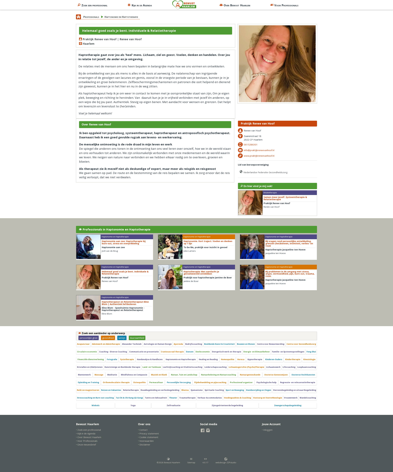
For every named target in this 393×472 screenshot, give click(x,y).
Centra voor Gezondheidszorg (301, 344)
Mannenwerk (84, 374)
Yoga (133, 405)
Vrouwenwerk (291, 397)
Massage (99, 374)
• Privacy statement (148, 433)
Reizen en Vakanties (111, 390)
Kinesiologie (309, 359)
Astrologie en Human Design (158, 344)
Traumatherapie (187, 397)
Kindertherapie (292, 359)
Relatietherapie (131, 390)
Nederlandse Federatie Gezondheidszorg (265, 172)
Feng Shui (311, 351)
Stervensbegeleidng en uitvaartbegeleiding (294, 390)
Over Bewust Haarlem (237, 5)
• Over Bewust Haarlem (88, 437)
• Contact (143, 429)
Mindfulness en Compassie (134, 374)
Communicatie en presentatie (144, 351)
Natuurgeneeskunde (250, 374)
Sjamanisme (197, 390)
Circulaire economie (87, 351)
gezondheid (108, 337)
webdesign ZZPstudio (226, 462)
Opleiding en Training (88, 382)
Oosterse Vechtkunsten (303, 374)
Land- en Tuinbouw (151, 367)
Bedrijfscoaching (193, 344)
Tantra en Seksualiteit (156, 397)
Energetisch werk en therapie (226, 351)
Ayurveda (178, 344)
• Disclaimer (144, 444)
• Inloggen (267, 429)
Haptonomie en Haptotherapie (121, 17)
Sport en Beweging (235, 390)
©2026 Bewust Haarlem (168, 462)
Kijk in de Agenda (142, 5)
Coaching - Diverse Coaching (113, 351)
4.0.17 (205, 462)
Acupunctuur (83, 344)
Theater (173, 397)
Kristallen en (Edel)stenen (90, 367)
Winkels (95, 405)
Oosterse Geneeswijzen (276, 374)
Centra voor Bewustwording (270, 344)
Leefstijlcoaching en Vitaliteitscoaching (182, 367)
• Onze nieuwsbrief (86, 444)
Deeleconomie (203, 351)
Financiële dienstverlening (91, 359)
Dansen (189, 351)
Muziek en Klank (159, 374)
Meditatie (112, 374)
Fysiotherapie (127, 359)
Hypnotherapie (254, 359)
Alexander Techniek (132, 344)
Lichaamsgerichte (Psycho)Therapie (246, 367)
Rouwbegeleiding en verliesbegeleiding (160, 390)
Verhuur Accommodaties (210, 397)
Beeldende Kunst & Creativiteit (219, 344)
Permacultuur (156, 382)
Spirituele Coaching (214, 390)
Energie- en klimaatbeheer (256, 351)
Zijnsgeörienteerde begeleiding (227, 405)
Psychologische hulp (266, 382)
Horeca (240, 359)
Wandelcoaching (308, 397)
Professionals (91, 17)
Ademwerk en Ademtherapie (106, 344)
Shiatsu (185, 390)
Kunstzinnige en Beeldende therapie (122, 367)
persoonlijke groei (88, 337)
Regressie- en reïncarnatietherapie (297, 382)
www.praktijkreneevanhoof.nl (259, 155)
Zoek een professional (94, 5)
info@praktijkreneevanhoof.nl (259, 150)
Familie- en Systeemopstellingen (288, 351)
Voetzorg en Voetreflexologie (267, 397)
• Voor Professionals (86, 440)
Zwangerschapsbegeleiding (287, 405)
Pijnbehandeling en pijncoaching (210, 382)
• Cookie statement (148, 437)
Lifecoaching (289, 367)
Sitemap (191, 462)
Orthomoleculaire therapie (116, 382)
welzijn (122, 337)
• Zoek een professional (88, 429)
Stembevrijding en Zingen (258, 390)
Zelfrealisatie (173, 405)
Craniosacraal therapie (172, 351)
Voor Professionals (286, 5)
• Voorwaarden (146, 440)
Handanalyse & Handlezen (150, 359)
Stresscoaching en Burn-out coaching (95, 397)
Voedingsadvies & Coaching (237, 397)
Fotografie (112, 359)
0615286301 (251, 144)
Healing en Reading (208, 359)
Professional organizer (241, 382)
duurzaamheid (137, 337)
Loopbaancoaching (306, 367)
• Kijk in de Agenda (85, 433)
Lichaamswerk (273, 367)
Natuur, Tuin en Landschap (184, 374)
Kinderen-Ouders (273, 359)
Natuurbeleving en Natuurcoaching (218, 374)
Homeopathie (227, 359)
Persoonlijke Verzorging (179, 382)
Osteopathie (139, 382)
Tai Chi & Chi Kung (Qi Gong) (129, 397)
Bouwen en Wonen (246, 344)
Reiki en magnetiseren (88, 390)
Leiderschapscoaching (215, 367)
